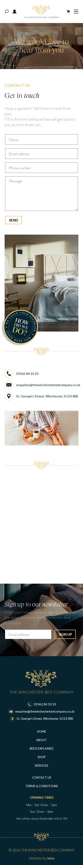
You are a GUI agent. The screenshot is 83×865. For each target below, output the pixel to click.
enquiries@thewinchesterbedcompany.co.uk (47, 385)
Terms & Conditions (41, 786)
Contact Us (41, 777)
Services (41, 765)
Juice (50, 858)
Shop (42, 757)
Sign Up (65, 634)
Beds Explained (41, 748)
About (41, 740)
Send (13, 220)
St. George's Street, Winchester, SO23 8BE (47, 396)
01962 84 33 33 (27, 374)
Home (41, 731)
